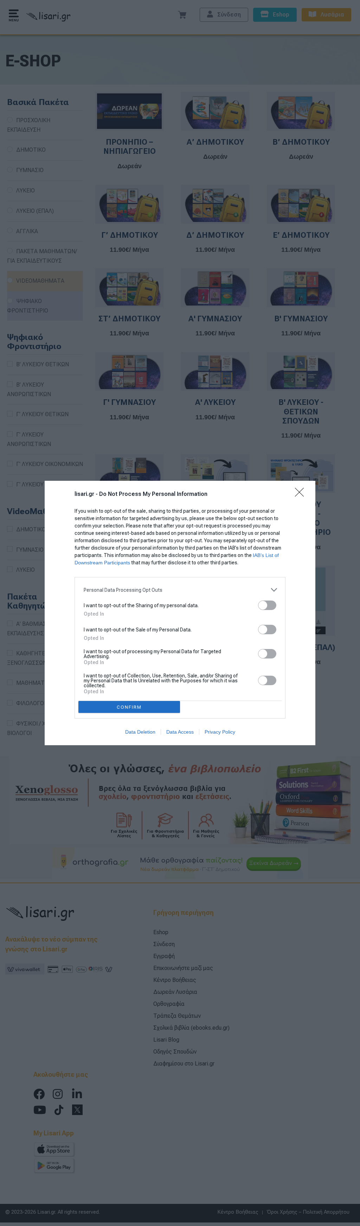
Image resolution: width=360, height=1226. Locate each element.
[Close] (301, 494)
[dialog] (180, 613)
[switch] (267, 605)
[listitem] (180, 590)
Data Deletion (140, 732)
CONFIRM (129, 707)
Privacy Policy (220, 732)
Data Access (180, 732)
